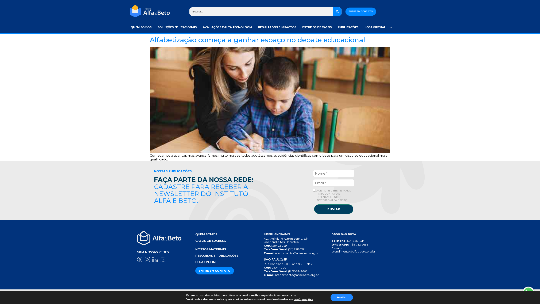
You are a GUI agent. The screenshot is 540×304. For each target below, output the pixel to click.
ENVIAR (333, 209)
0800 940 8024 (344, 234)
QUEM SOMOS (206, 234)
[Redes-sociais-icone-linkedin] (155, 259)
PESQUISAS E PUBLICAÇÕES (216, 256)
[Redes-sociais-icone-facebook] (139, 259)
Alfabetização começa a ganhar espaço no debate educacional (257, 40)
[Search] (337, 11)
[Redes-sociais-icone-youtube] (162, 259)
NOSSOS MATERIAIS (210, 249)
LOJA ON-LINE (206, 262)
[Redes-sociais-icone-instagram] (147, 259)
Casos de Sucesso (210, 241)
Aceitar (342, 297)
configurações (303, 299)
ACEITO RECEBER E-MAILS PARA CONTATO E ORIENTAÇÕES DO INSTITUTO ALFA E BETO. (333, 195)
